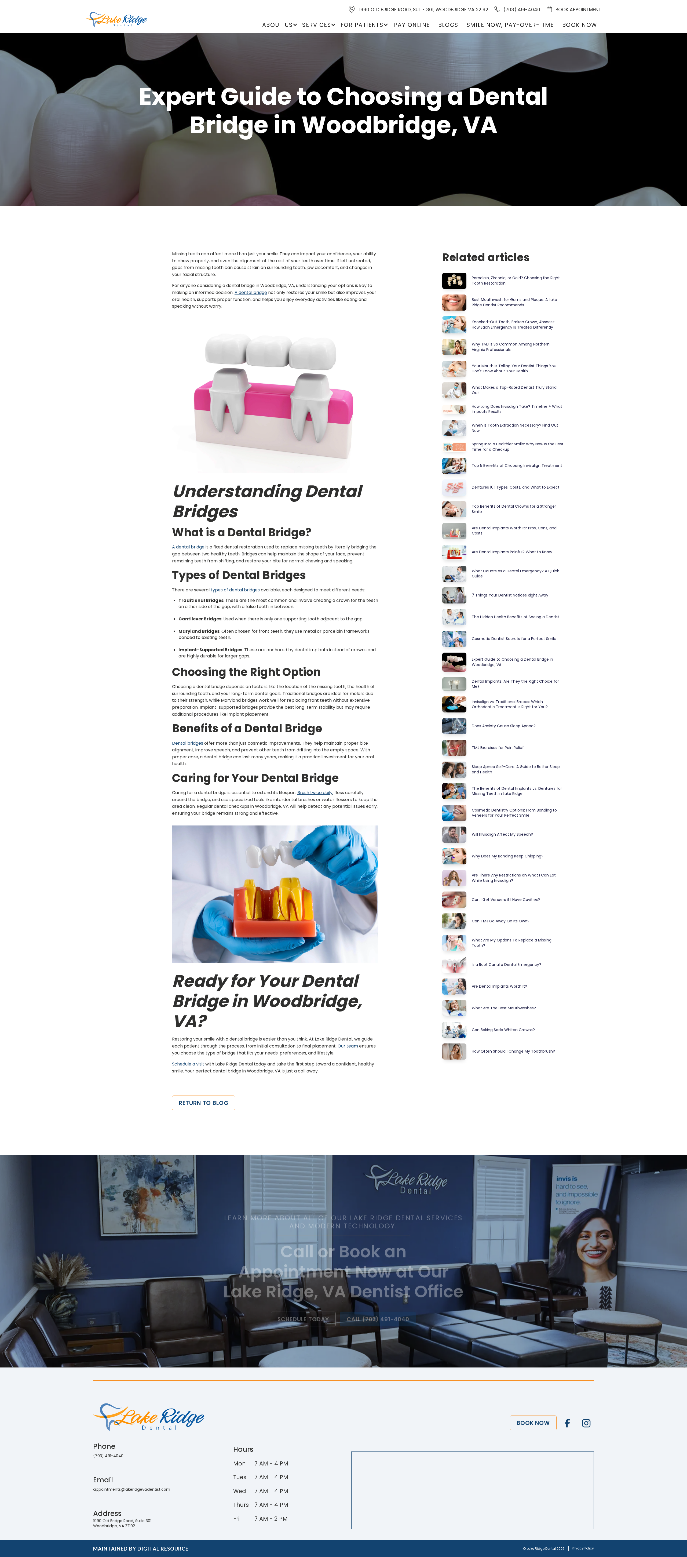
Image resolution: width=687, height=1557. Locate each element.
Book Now (533, 1423)
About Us (277, 25)
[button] (279, 24)
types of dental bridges (235, 590)
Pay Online (412, 25)
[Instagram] (586, 1423)
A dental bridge (251, 292)
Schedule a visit (188, 1064)
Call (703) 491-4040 (378, 1319)
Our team (348, 1046)
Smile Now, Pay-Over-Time (510, 25)
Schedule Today (303, 1319)
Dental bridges (187, 743)
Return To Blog (204, 1103)
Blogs (448, 25)
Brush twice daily (314, 793)
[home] (116, 19)
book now (579, 25)
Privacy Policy (583, 1548)
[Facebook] (567, 1423)
